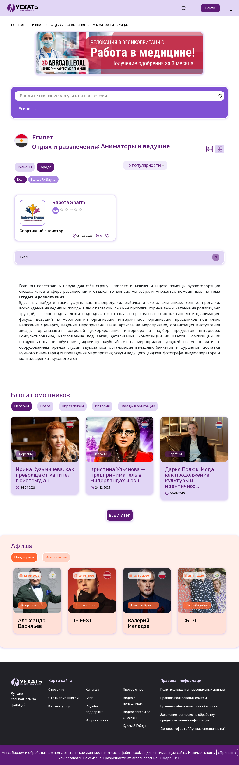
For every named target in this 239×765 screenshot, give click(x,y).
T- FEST (82, 620)
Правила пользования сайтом (183, 698)
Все (21, 179)
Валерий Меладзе (138, 623)
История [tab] (102, 406)
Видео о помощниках (133, 701)
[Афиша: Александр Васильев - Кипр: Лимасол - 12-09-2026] (37, 588)
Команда (92, 690)
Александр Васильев (31, 623)
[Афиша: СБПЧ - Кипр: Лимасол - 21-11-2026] (202, 588)
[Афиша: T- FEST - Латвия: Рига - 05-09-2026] (92, 588)
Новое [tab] (45, 406)
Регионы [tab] (25, 167)
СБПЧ (189, 620)
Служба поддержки (94, 709)
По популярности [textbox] (143, 165)
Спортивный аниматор (41, 230)
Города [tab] (45, 167)
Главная (17, 24)
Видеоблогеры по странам (136, 715)
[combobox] (27, 108)
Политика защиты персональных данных (192, 690)
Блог (89, 698)
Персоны (25, 454)
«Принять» (227, 752)
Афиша (22, 546)
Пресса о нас (133, 690)
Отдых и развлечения (68, 24)
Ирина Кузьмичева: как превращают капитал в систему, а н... (45, 475)
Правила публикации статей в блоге (189, 706)
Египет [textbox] (25, 108)
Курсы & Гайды (134, 726)
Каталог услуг (59, 706)
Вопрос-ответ (97, 720)
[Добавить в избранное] (107, 236)
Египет (37, 24)
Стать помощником (63, 698)
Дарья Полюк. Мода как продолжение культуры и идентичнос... (189, 478)
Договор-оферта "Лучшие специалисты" (192, 729)
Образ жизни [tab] (73, 406)
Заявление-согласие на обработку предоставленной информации (187, 717)
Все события (56, 557)
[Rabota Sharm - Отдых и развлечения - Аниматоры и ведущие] (32, 212)
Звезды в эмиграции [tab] (138, 406)
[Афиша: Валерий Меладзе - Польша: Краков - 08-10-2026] (147, 588)
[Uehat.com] (26, 682)
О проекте (56, 690)
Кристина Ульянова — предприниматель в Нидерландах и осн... (117, 475)
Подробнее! (170, 757)
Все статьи (119, 515)
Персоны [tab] (21, 406)
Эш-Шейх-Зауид (43, 179)
